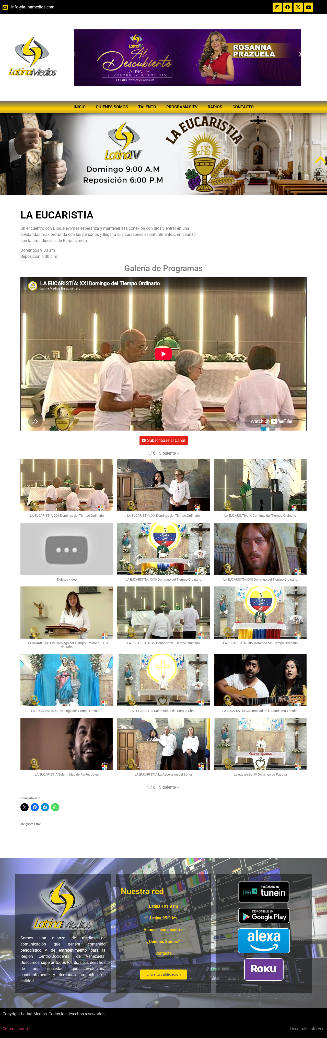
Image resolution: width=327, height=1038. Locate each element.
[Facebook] (287, 7)
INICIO (80, 107)
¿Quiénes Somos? (163, 941)
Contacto (163, 953)
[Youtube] (308, 7)
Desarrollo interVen (307, 1028)
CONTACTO (243, 107)
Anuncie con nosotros (163, 929)
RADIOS (215, 107)
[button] (74, 54)
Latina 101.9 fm (163, 906)
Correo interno (15, 1028)
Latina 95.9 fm (163, 918)
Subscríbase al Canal (166, 440)
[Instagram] (277, 7)
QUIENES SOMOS (112, 107)
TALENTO (147, 107)
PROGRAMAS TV (181, 107)
